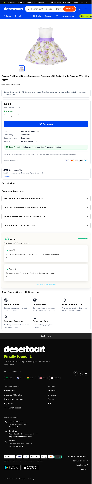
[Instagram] (75, 373)
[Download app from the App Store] (30, 467)
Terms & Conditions (78, 456)
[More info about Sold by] (38, 131)
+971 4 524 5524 (16, 446)
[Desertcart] (13, 8)
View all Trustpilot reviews (46, 284)
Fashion (48, 16)
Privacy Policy (80, 461)
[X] (81, 373)
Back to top (46, 336)
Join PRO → (7, 176)
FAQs (84, 469)
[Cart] (86, 9)
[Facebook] (86, 373)
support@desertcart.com (20, 436)
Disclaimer (82, 465)
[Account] (80, 9)
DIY (57, 16)
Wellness (7, 16)
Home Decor (20, 16)
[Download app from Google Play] (12, 467)
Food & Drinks (35, 16)
